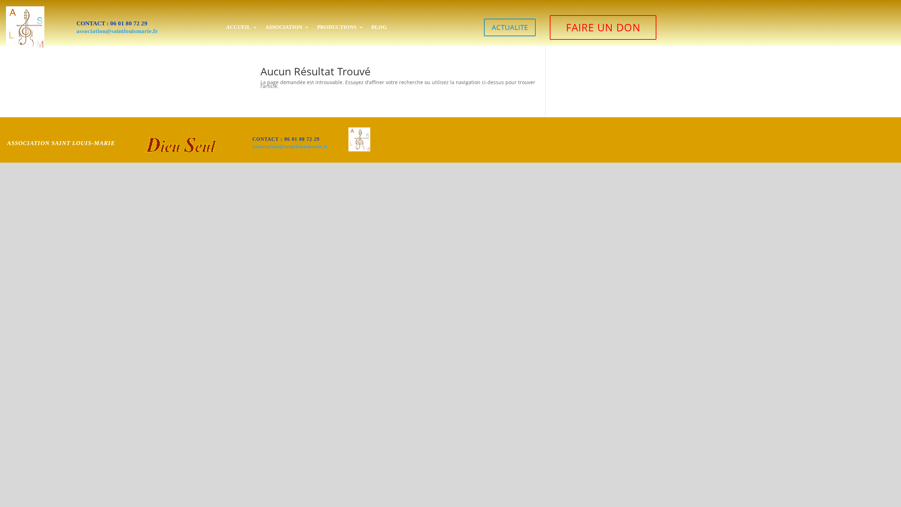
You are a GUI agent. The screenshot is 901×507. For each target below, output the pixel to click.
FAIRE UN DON (603, 27)
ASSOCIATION (283, 27)
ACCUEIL (238, 27)
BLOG (379, 27)
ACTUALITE (510, 27)
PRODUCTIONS (337, 27)
